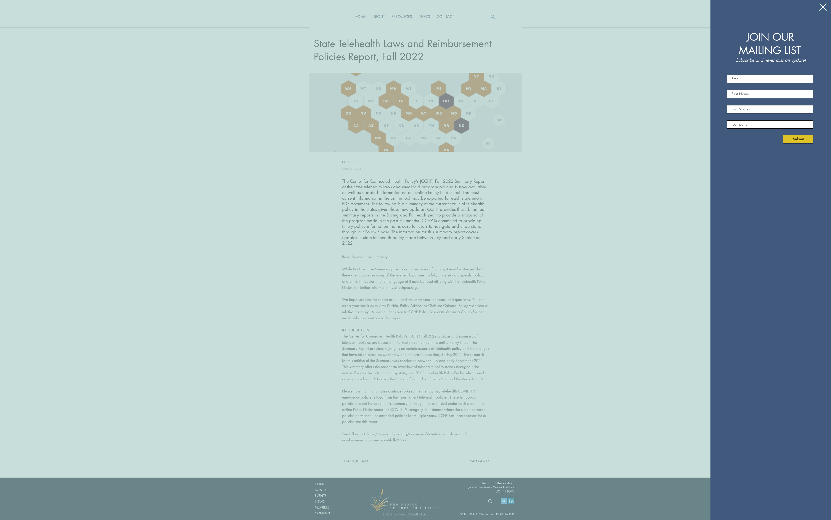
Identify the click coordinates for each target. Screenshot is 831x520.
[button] (823, 7)
